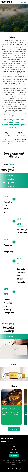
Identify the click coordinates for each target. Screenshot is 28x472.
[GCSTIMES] (7, 438)
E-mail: (8, 444)
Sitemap (19, 462)
